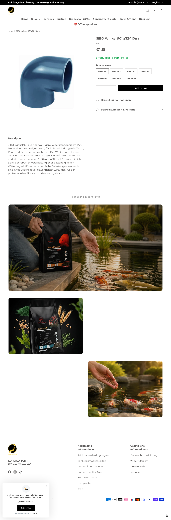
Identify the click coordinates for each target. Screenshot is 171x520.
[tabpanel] (46, 160)
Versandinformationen (91, 466)
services (49, 19)
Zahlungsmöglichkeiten (92, 460)
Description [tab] (15, 138)
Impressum (137, 471)
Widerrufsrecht (139, 460)
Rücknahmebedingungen (93, 455)
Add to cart (140, 88)
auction (61, 19)
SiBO (98, 43)
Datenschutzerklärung (143, 455)
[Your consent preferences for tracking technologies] (167, 516)
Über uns (144, 19)
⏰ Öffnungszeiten (85, 24)
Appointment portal (105, 19)
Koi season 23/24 (79, 19)
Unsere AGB (137, 466)
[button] (161, 10)
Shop (34, 19)
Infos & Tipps (128, 19)
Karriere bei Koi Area (90, 471)
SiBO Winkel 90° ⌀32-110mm (28, 31)
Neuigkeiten (85, 483)
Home (24, 19)
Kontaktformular (88, 477)
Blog (80, 488)
